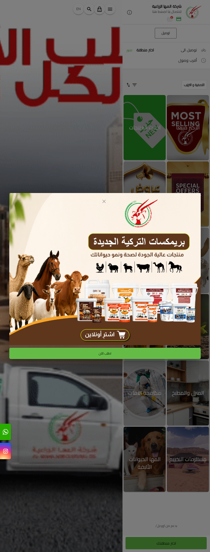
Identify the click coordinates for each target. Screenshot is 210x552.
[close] (104, 201)
